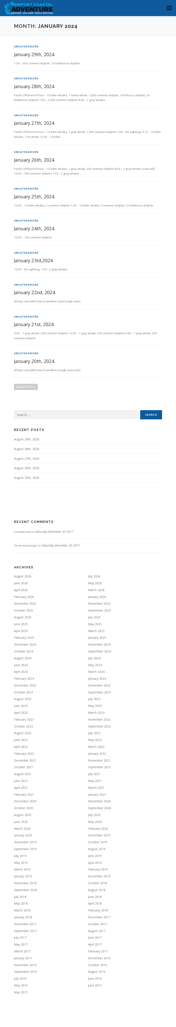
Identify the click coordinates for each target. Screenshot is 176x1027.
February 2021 (24, 794)
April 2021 (21, 788)
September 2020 (99, 808)
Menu (169, 8)
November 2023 (99, 685)
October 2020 (23, 808)
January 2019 (23, 876)
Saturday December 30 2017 (54, 532)
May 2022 (95, 740)
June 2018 (95, 897)
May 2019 (21, 863)
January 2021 (97, 794)
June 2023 (21, 706)
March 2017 (22, 951)
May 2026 (95, 583)
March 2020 (22, 829)
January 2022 (97, 753)
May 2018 (21, 903)
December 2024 (25, 644)
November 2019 (25, 842)
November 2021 (99, 760)
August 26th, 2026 (26, 468)
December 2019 (99, 835)
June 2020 (21, 822)
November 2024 (99, 644)
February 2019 (98, 869)
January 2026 (97, 597)
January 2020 (23, 835)
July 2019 (20, 856)
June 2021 (21, 781)
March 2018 (22, 910)
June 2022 (21, 740)
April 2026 (21, 590)
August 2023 (22, 699)
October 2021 (23, 767)
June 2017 (95, 937)
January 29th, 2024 (34, 54)
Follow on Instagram (91, 505)
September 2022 (99, 726)
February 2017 (98, 951)
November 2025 (99, 603)
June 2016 (95, 978)
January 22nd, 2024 (34, 292)
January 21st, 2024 (34, 324)
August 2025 (22, 617)
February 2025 (24, 637)
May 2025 (95, 624)
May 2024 (95, 665)
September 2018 (25, 890)
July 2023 (94, 699)
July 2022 (94, 733)
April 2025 (21, 631)
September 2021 (99, 767)
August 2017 (96, 931)
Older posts (26, 387)
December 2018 (99, 876)
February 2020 (98, 829)
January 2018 (23, 917)
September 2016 (25, 972)
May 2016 (21, 985)
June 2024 (21, 665)
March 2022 (96, 747)
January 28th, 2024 (34, 86)
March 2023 (96, 713)
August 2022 (22, 733)
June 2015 (95, 985)
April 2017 (95, 944)
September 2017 (25, 931)
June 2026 (21, 583)
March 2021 (96, 788)
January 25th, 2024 (34, 196)
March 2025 (96, 631)
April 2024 (21, 672)
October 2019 (97, 842)
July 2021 (94, 774)
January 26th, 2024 (34, 160)
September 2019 (25, 849)
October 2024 (23, 651)
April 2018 (95, 903)
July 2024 (94, 658)
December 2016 (99, 958)
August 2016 (96, 972)
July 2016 (20, 978)
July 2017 (20, 937)
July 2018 (20, 897)
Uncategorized (26, 46)
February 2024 (24, 678)
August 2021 (22, 774)
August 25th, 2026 (26, 478)
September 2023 (99, 692)
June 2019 (95, 856)
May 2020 (95, 822)
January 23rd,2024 (33, 260)
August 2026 (22, 576)
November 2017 (25, 924)
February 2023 (24, 719)
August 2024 (22, 658)
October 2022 (23, 726)
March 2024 (96, 672)
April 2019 (95, 863)
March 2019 (22, 869)
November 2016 (25, 965)
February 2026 (24, 597)
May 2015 (21, 992)
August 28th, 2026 (26, 449)
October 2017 (97, 924)
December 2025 (25, 603)
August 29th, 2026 (26, 439)
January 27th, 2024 (34, 123)
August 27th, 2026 (26, 458)
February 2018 (98, 910)
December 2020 (25, 801)
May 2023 (95, 706)
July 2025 (94, 617)
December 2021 (25, 760)
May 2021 (95, 781)
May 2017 (21, 944)
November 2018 (25, 883)
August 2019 (96, 849)
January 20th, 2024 (34, 361)
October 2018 (97, 883)
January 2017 (23, 958)
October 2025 (23, 610)
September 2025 (99, 610)
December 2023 (25, 685)
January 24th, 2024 (34, 228)
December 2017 (99, 917)
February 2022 (24, 753)
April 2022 (21, 747)
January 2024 (97, 678)
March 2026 (96, 590)
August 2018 (96, 890)
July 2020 (94, 815)
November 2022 (99, 719)
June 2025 (21, 624)
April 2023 (21, 713)
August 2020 (22, 815)
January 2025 (97, 637)
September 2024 (99, 651)
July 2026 (94, 576)
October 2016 (97, 965)
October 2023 (23, 692)
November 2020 (99, 801)
